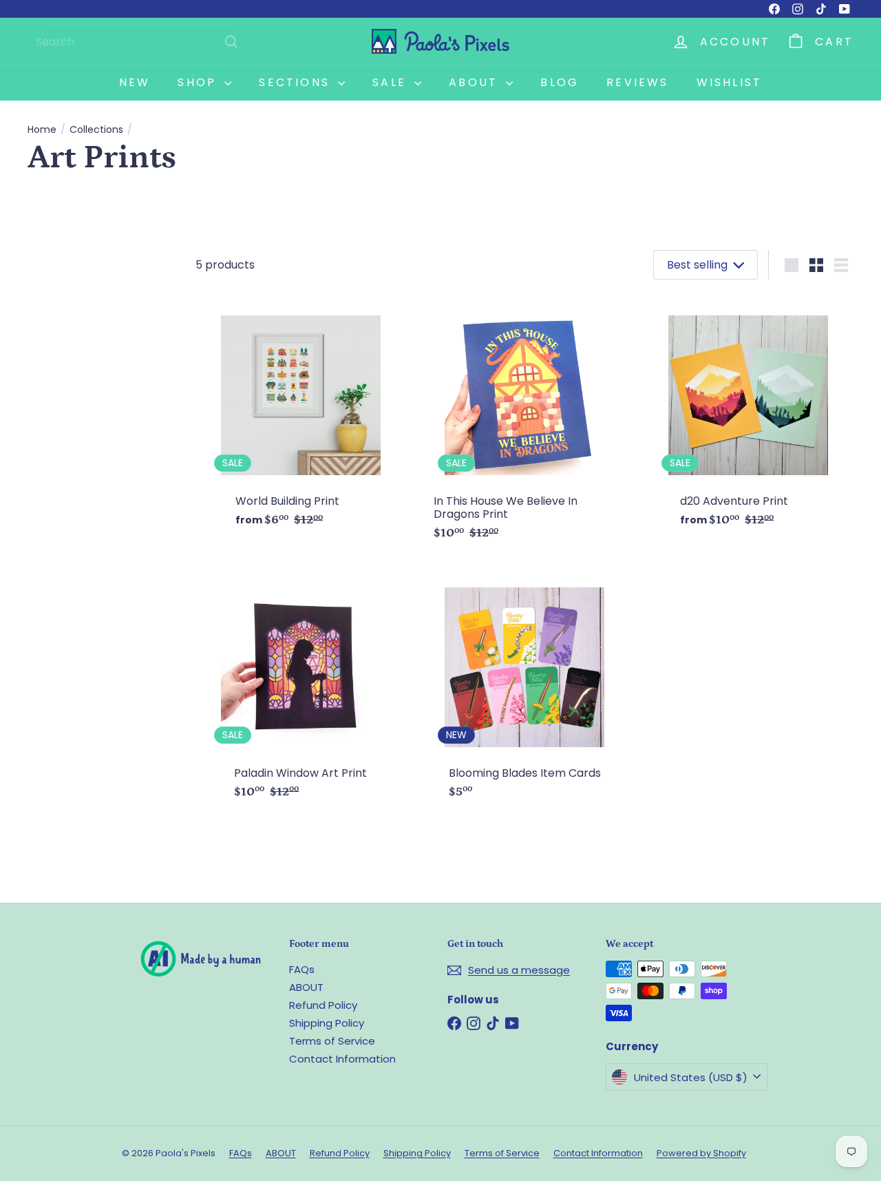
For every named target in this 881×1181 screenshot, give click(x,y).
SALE (391, 82)
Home (42, 130)
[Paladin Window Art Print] (300, 687)
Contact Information (342, 1059)
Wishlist (730, 82)
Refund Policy (323, 1005)
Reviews (637, 82)
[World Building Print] (300, 415)
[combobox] (138, 42)
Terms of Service (332, 1041)
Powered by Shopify (701, 1153)
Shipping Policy (326, 1023)
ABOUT (306, 987)
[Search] (231, 42)
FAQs (302, 969)
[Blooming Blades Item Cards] (525, 687)
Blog (559, 82)
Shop (199, 82)
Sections (297, 82)
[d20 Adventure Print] (748, 415)
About (475, 82)
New (135, 82)
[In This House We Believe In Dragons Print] (525, 422)
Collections (96, 130)
